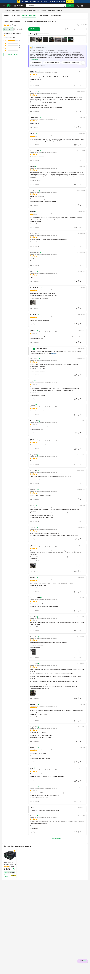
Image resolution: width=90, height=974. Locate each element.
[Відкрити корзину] (86, 5)
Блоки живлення (41, 10)
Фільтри (35, 29)
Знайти (70, 5)
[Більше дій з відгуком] (83, 85)
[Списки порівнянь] (82, 5)
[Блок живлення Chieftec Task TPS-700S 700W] (10, 855)
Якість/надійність (36, 62)
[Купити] (14, 869)
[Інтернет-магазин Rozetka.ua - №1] (9, 5)
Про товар (6, 15)
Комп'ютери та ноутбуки (12, 10)
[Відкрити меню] (4, 5)
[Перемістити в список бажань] (14, 851)
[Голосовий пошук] (64, 5)
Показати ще (57, 838)
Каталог (20, 5)
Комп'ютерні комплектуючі (28, 10)
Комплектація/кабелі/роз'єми (71, 62)
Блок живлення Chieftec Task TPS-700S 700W (9, 863)
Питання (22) (18, 29)
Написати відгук (12, 54)
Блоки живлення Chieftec (54, 10)
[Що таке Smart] (13, 876)
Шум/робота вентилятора (51, 62)
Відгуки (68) (8, 29)
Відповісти (36, 85)
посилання (54, 353)
